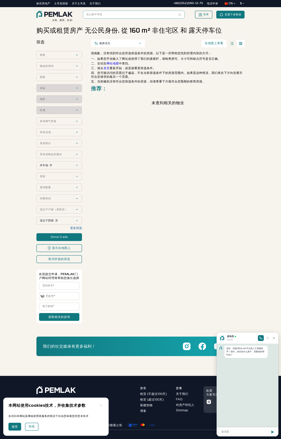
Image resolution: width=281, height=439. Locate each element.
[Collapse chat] (274, 338)
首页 (106, 68)
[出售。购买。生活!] (54, 15)
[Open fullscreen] (267, 338)
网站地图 (113, 63)
